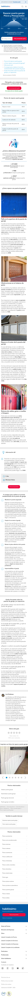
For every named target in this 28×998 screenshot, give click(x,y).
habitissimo (2, 806)
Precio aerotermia (7, 836)
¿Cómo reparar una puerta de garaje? (14, 63)
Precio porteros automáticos (10, 885)
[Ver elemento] (6, 777)
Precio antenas (6, 848)
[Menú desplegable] (26, 6)
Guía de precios (11, 806)
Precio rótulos (6, 893)
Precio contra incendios (8, 865)
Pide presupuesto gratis (20, 38)
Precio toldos (5, 898)
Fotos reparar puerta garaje (8, 824)
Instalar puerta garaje (7, 789)
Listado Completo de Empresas (9, 944)
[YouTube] (17, 968)
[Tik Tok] (23, 968)
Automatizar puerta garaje (8, 793)
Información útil (8, 65)
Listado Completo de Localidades (10, 947)
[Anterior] (2, 777)
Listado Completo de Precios (9, 937)
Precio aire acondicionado (9, 840)
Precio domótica (6, 869)
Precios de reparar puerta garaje (13, 61)
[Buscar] (22, 6)
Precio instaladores (4, 808)
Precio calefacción (7, 856)
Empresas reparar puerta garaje (9, 820)
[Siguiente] (25, 777)
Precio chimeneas (7, 860)
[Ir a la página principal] (5, 6)
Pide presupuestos (14, 486)
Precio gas (5, 877)
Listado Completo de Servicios (9, 940)
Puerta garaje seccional (7, 798)
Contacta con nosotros (7, 965)
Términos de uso (5, 977)
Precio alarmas (6, 844)
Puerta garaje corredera (7, 802)
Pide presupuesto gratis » (19, 749)
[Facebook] (7, 968)
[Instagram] (2, 968)
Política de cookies (6, 984)
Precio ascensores (7, 852)
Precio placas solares (8, 881)
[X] (12, 968)
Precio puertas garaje (16, 808)
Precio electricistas (7, 873)
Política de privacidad (7, 981)
